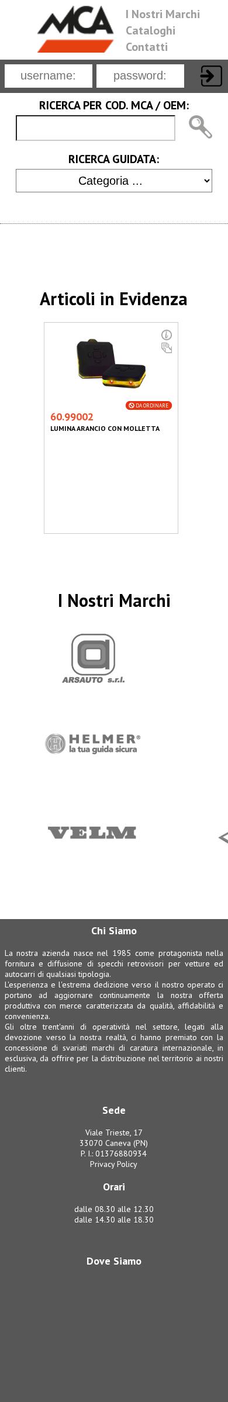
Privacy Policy (113, 1164)
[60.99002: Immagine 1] (111, 396)
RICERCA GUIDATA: (113, 159)
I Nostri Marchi (163, 14)
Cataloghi (150, 30)
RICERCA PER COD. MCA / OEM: (114, 105)
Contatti (147, 46)
